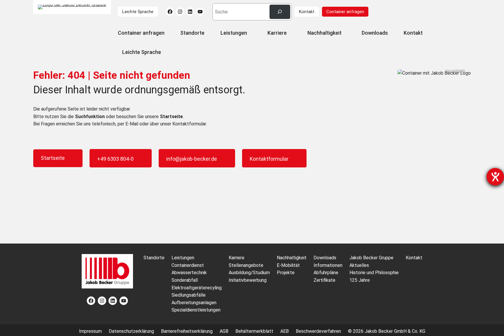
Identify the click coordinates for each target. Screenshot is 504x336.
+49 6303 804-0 (115, 159)
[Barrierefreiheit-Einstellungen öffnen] (495, 177)
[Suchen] (280, 12)
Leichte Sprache (137, 11)
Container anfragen (345, 11)
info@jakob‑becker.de (191, 159)
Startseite (53, 158)
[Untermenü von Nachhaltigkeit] (344, 33)
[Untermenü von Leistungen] (250, 33)
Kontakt (306, 11)
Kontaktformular (269, 159)
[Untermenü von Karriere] (289, 33)
